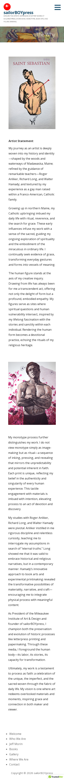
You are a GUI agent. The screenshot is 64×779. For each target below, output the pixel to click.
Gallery (13, 754)
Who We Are (17, 739)
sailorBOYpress (18, 12)
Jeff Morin (16, 744)
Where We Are (18, 759)
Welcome (15, 734)
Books (13, 749)
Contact (14, 764)
